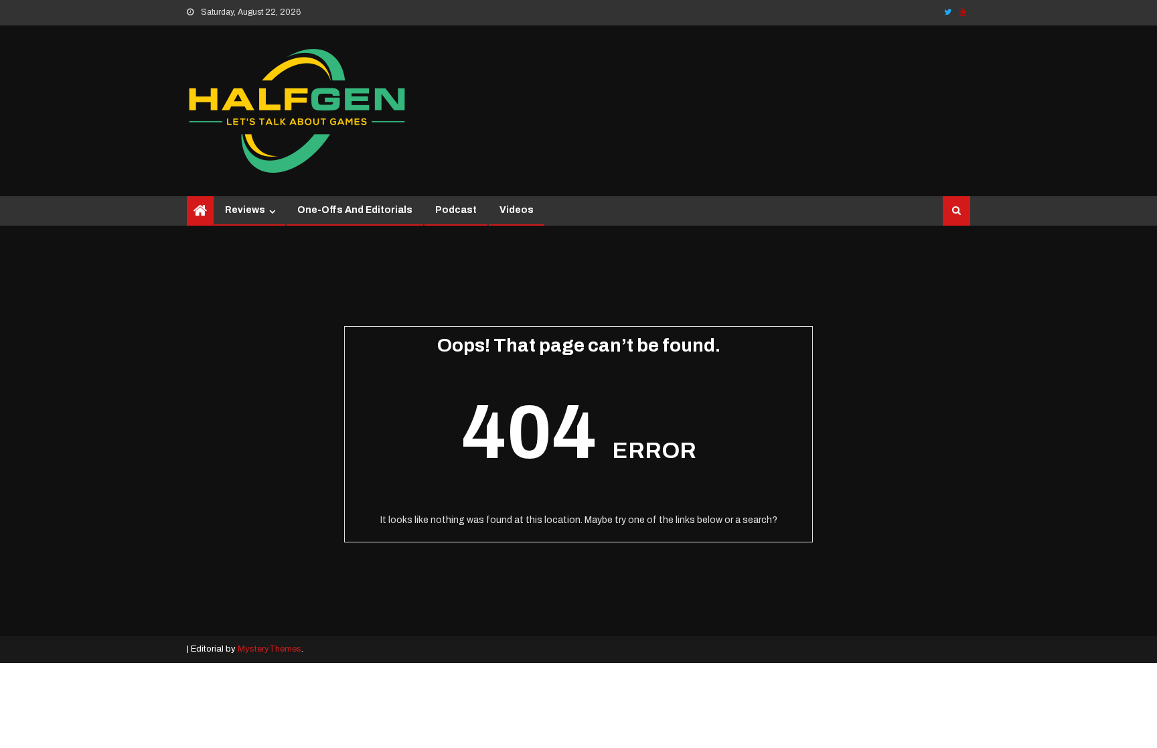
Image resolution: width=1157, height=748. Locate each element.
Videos (516, 210)
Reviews (245, 210)
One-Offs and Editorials (354, 210)
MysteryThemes (269, 649)
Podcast (456, 210)
